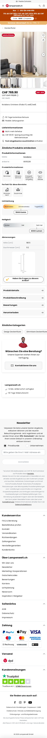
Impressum (7, 617)
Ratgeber (18, 596)
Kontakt (6, 529)
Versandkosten (9, 533)
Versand (7, 653)
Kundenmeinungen (14, 669)
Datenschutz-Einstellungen (16, 707)
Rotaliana (27, 157)
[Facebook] (16, 702)
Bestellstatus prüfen (11, 525)
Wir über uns (8, 563)
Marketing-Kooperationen (14, 571)
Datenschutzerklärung (23, 505)
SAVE (22, 18)
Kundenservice (11, 515)
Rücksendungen (9, 537)
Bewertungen (10, 305)
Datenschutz (8, 613)
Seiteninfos (9, 603)
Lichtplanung (8, 587)
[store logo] (15, 6)
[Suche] (40, 6)
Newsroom (7, 591)
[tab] (23, 533)
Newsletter (7, 567)
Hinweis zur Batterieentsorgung (29, 711)
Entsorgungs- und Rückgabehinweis (24, 714)
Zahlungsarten (9, 541)
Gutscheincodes (9, 575)
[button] (5, 83)
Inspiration (7, 596)
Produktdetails (11, 290)
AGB (4, 609)
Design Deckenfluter (12, 331)
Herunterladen (11, 312)
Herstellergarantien (11, 545)
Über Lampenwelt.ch (14, 557)
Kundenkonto (8, 549)
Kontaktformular (8, 502)
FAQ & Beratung (9, 520)
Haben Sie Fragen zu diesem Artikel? (25, 279)
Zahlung (7, 625)
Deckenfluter (10, 28)
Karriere (6, 583)
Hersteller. (30, 474)
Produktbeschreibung (14, 297)
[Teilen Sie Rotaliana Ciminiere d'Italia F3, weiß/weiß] (43, 40)
